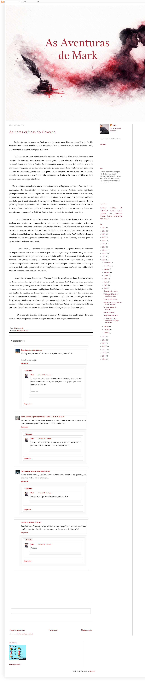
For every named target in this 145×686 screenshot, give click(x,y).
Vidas (101, 219)
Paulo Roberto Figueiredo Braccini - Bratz (35, 417)
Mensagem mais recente (17, 630)
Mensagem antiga (86, 630)
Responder (24, 363)
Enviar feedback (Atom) (25, 634)
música (106, 219)
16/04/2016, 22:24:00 (44, 375)
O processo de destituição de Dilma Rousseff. (113, 303)
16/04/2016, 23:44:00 (57, 417)
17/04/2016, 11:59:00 (44, 438)
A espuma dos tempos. (111, 315)
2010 (104, 353)
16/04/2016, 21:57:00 (35, 350)
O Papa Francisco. (109, 312)
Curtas (110, 213)
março (106, 326)
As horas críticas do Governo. (110, 308)
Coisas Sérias (116, 211)
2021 (104, 244)
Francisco (24, 350)
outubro (107, 269)
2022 (104, 240)
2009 (104, 356)
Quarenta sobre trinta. (111, 291)
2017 (104, 257)
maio (106, 285)
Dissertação (118, 213)
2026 (104, 228)
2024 (104, 234)
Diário (103, 215)
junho (106, 282)
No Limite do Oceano (28, 471)
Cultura (103, 213)
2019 (104, 250)
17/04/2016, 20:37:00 (34, 522)
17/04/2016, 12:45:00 (43, 471)
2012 (104, 346)
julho (106, 279)
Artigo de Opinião (22, 330)
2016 (104, 260)
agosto (106, 275)
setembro (107, 272)
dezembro (107, 263)
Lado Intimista (114, 215)
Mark (32, 375)
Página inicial (53, 630)
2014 (104, 340)
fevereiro (107, 329)
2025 (104, 231)
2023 (104, 237)
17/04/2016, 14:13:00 (44, 493)
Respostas (29, 370)
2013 (104, 343)
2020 (104, 247)
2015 (104, 337)
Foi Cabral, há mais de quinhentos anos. (111, 295)
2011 (104, 349)
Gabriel (23, 522)
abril (106, 288)
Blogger (92, 671)
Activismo (103, 208)
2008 (104, 359)
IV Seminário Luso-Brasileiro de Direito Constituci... (111, 320)
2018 (104, 253)
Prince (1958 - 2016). (111, 299)
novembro (107, 266)
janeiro (106, 333)
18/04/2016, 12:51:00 (44, 544)
